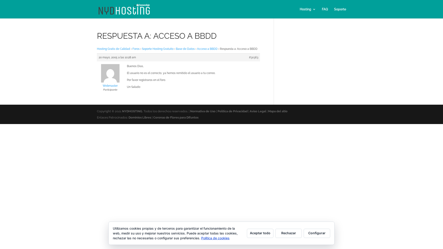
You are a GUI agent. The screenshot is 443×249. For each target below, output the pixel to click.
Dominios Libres (140, 117)
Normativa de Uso (203, 111)
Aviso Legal (258, 111)
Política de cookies (215, 238)
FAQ (325, 9)
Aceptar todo (260, 233)
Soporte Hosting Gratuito (158, 48)
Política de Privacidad (233, 111)
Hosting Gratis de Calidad (113, 48)
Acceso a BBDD (207, 48)
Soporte (340, 9)
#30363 (253, 57)
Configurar (317, 233)
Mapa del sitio (277, 111)
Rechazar (288, 233)
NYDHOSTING (132, 111)
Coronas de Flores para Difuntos (175, 117)
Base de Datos (185, 48)
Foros (136, 48)
